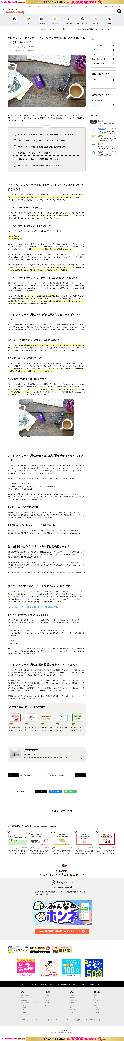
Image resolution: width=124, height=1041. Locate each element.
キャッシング (24, 1012)
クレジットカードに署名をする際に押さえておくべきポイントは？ (42, 141)
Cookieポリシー (60, 1020)
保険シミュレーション (99, 1000)
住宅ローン (47, 1005)
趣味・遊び (96, 23)
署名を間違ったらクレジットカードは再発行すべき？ (37, 153)
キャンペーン (96, 105)
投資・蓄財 (41, 23)
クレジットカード (20, 29)
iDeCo (71, 1007)
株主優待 (72, 1012)
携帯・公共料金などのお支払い (28, 1002)
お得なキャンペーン (25, 1000)
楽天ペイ (86, 6)
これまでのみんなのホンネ (61, 887)
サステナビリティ (72, 1032)
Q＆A (109, 23)
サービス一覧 (52, 1032)
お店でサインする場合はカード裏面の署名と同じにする (38, 159)
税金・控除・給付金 (98, 59)
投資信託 (72, 1002)
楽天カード (41, 6)
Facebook (56, 791)
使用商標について (82, 1020)
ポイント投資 (73, 1009)
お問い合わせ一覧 (61, 1032)
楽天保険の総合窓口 (71, 6)
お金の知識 (55, 23)
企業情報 (22, 1020)
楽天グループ (32, 6)
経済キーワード (97, 80)
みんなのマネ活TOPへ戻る (61, 811)
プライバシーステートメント (35, 1020)
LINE (70, 791)
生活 (28, 23)
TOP (9, 29)
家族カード (23, 1005)
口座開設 (47, 995)
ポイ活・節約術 (97, 100)
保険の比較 (96, 1012)
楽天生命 (61, 6)
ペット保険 (96, 1009)
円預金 (46, 997)
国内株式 (72, 997)
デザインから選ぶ (25, 997)
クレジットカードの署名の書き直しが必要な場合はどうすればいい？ (43, 147)
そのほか (95, 84)
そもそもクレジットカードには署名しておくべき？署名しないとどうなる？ (45, 134)
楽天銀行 (48, 6)
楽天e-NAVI (23, 1007)
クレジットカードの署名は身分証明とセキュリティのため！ (40, 165)
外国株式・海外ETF (74, 1000)
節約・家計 (95, 50)
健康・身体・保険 (98, 63)
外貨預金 (47, 1000)
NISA (71, 1005)
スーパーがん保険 (98, 997)
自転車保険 (96, 1007)
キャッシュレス (97, 45)
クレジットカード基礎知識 (37, 29)
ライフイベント (14, 23)
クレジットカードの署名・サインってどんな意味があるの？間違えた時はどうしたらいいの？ (80, 29)
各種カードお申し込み (26, 995)
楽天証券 (55, 6)
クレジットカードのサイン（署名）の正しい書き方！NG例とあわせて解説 (33, 607)
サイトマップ (71, 1020)
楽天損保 (96, 1002)
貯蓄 (93, 54)
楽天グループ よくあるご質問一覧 (111, 6)
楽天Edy (80, 6)
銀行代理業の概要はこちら (96, 1020)
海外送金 (47, 1002)
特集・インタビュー (82, 23)
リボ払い (23, 1009)
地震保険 (96, 1005)
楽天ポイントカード (96, 6)
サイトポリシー (49, 1020)
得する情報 (69, 23)
